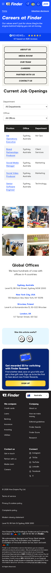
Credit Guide (18, 560)
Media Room (25, 56)
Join (46, 3)
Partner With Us (25, 75)
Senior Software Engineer (10, 187)
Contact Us (25, 81)
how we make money (38, 562)
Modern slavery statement (13, 517)
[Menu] (3, 3)
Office (6, 113)
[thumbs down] (30, 339)
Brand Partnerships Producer (12, 152)
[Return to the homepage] (14, 3)
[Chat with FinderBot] (33, 4)
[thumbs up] (21, 339)
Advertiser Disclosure (34, 560)
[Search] (28, 4)
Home (4, 11)
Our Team (25, 62)
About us (25, 50)
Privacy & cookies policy (12, 503)
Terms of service (9, 496)
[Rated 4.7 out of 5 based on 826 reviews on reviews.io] (17, 35)
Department (9, 102)
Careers (25, 68)
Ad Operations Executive (11, 139)
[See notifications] (38, 3)
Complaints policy (9, 510)
